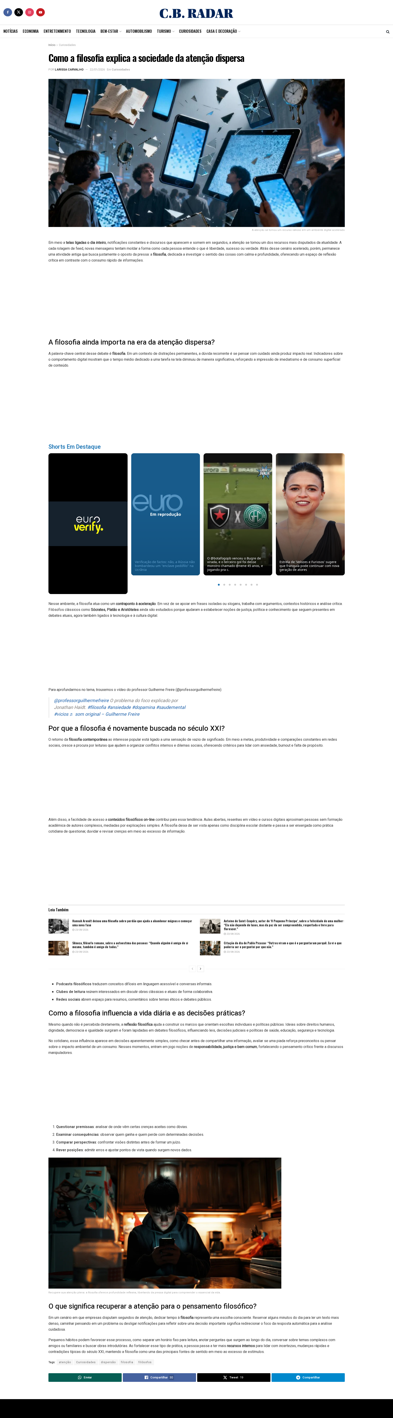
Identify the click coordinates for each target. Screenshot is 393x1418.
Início (51, 45)
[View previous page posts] (192, 969)
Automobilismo (139, 31)
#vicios (61, 714)
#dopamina (143, 707)
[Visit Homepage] (196, 12)
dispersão (108, 1362)
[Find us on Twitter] (18, 12)
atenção (65, 1362)
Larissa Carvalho (69, 69)
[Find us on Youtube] (40, 12)
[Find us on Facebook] (7, 12)
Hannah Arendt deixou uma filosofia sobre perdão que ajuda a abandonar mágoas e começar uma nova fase (132, 922)
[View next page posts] (200, 969)
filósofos (145, 1362)
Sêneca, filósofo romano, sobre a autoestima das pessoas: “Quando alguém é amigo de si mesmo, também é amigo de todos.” (130, 944)
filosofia (127, 1362)
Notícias (10, 31)
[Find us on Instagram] (29, 12)
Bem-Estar (109, 31)
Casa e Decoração (222, 31)
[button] (219, 584)
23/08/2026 (81, 930)
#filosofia (96, 707)
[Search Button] (388, 31)
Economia (31, 31)
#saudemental (170, 707)
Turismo (164, 31)
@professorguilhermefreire (81, 700)
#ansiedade (119, 707)
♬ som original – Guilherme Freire (104, 714)
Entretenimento (57, 31)
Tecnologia (86, 31)
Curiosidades (190, 31)
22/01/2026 (97, 69)
